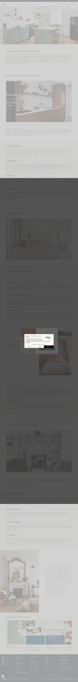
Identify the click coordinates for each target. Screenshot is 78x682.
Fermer (29, 346)
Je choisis (39, 346)
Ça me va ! (49, 346)
